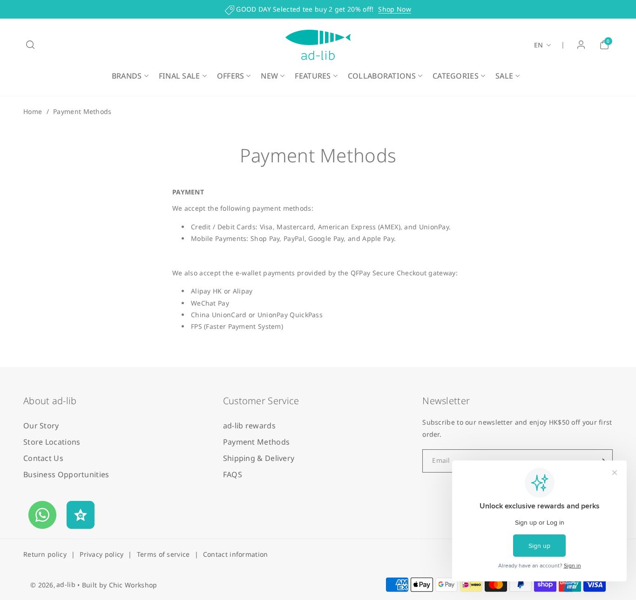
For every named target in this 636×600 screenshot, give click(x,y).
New (269, 76)
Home (32, 111)
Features (313, 76)
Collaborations (382, 76)
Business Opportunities (66, 474)
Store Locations (52, 442)
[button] (30, 45)
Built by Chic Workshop (119, 584)
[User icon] (581, 45)
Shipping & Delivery (259, 458)
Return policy (45, 554)
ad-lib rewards (249, 425)
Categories (456, 76)
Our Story (41, 425)
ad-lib (65, 584)
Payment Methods (256, 442)
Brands (127, 76)
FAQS (232, 474)
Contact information (235, 554)
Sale (504, 76)
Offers (230, 76)
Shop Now (394, 9)
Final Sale (179, 76)
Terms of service (163, 554)
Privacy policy (101, 554)
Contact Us (43, 458)
